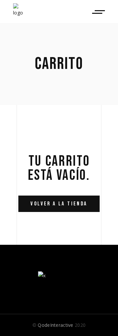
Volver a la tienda (58, 203)
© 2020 (59, 325)
